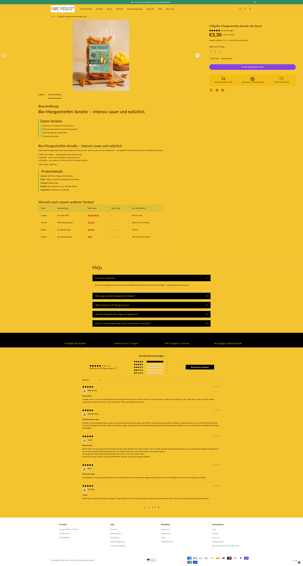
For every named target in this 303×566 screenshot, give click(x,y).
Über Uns (150, 9)
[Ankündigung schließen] (255, 2)
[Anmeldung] (245, 9)
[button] (214, 30)
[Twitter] (217, 90)
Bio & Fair (170, 9)
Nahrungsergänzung (135, 9)
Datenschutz (166, 533)
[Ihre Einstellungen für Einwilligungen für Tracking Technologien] (299, 562)
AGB (163, 537)
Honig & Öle (64, 533)
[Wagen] (250, 9)
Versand (226, 40)
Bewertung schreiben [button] (200, 367)
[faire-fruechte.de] (63, 8)
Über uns (215, 537)
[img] (87, 387)
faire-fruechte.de (71, 560)
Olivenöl (119, 9)
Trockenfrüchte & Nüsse (68, 529)
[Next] (198, 55)
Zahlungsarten (115, 533)
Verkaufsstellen (218, 542)
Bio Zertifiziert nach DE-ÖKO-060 (225, 546)
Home (53, 16)
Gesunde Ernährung (117, 546)
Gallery (41, 94)
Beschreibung (54, 94)
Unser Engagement (117, 542)
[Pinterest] (223, 90)
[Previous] (4, 55)
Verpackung (114, 537)
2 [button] (148, 507)
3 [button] (152, 507)
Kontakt (215, 533)
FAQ (214, 529)
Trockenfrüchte (86, 9)
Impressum (165, 529)
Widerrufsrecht (167, 542)
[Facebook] (211, 90)
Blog (160, 9)
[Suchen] (240, 9)
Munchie (99, 9)
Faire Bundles (64, 537)
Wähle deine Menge (217, 47)
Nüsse (109, 9)
